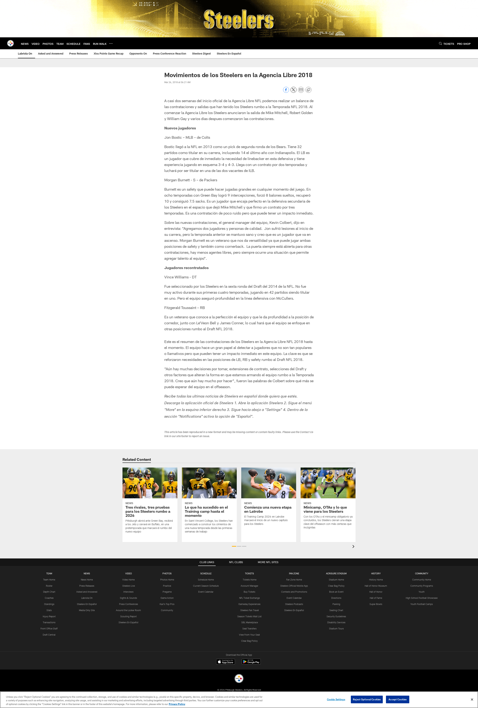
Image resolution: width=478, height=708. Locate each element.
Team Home (49, 579)
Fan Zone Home (294, 579)
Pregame (167, 591)
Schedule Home (206, 579)
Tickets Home (249, 579)
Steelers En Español (87, 604)
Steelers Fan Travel (249, 610)
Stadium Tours (336, 628)
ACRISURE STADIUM (336, 573)
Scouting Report (128, 616)
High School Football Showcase (421, 598)
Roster (49, 585)
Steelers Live (128, 585)
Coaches (49, 598)
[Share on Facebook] (286, 91)
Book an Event (336, 591)
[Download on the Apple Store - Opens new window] (225, 662)
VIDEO (128, 573)
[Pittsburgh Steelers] (239, 679)
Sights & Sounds (128, 598)
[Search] (440, 43)
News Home (87, 579)
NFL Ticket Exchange (249, 598)
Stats (49, 610)
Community (167, 610)
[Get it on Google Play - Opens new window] (251, 663)
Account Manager (249, 585)
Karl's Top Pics (167, 604)
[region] (239, 699)
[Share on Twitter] (294, 91)
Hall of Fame (376, 598)
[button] (234, 546)
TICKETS (249, 573)
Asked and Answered (86, 591)
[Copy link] (308, 90)
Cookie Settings (336, 699)
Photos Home (167, 579)
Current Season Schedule (206, 585)
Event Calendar (205, 591)
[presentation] (354, 547)
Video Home (128, 579)
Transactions (49, 622)
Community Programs (421, 585)
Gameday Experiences (249, 604)
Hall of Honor (375, 591)
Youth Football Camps (421, 604)
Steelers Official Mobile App (294, 585)
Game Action (167, 598)
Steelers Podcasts (294, 604)
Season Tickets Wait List (249, 616)
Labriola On (87, 598)
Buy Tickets (249, 591)
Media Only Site (87, 610)
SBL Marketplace (249, 622)
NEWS (87, 573)
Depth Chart (49, 591)
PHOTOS (167, 573)
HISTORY (376, 573)
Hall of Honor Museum (376, 585)
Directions (336, 598)
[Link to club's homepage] (10, 43)
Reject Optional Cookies (367, 699)
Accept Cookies (398, 699)
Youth (422, 591)
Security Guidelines (336, 616)
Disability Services (336, 622)
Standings (49, 604)
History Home (376, 579)
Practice (167, 585)
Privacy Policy (177, 704)
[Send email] (301, 91)
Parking (336, 604)
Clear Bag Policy (249, 640)
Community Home (421, 579)
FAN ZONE (294, 573)
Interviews (128, 591)
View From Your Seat (249, 634)
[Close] (472, 699)
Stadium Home (336, 579)
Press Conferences (128, 604)
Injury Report (49, 616)
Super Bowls (376, 604)
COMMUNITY (421, 573)
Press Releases (86, 585)
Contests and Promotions (294, 591)
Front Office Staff (49, 628)
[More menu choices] (110, 43)
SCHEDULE (206, 573)
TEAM (49, 573)
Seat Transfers (249, 628)
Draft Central (49, 634)
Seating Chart (336, 610)
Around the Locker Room (128, 610)
